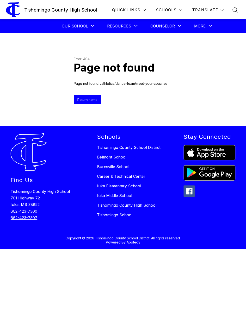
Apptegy (133, 242)
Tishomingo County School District (128, 147)
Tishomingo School (114, 214)
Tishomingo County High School (126, 205)
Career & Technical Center (121, 176)
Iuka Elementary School (119, 186)
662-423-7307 (24, 217)
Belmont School (111, 157)
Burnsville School (113, 166)
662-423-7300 (24, 211)
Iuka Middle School (114, 195)
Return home (87, 100)
